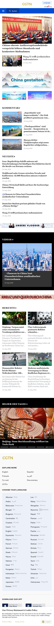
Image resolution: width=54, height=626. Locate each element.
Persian (36, 518)
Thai (34, 565)
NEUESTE (8, 156)
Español (30, 472)
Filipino (11, 539)
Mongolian (38, 505)
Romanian (38, 535)
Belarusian (14, 505)
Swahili (37, 556)
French (11, 543)
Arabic (11, 501)
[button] (14, 268)
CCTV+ (5, 484)
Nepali (35, 514)
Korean (11, 586)
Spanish (37, 552)
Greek (12, 552)
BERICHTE (8, 308)
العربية (29, 476)
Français (5, 476)
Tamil (35, 560)
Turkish (36, 569)
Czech (11, 526)
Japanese (12, 582)
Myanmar (39, 509)
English (5, 472)
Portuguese (39, 526)
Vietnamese (39, 582)
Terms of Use (19, 622)
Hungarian (13, 569)
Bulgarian (13, 514)
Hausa (11, 556)
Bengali (10, 509)
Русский (5, 480)
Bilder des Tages (14, 404)
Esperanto (13, 535)
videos (7, 239)
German (12, 548)
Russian (37, 539)
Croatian (12, 522)
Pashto (35, 531)
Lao (34, 497)
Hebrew (11, 560)
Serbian (37, 543)
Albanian (11, 497)
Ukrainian (38, 573)
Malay (38, 501)
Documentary (32, 480)
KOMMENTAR (10, 108)
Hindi (10, 565)
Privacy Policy (7, 622)
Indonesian (16, 573)
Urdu (34, 577)
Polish (35, 522)
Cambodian (12, 518)
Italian (11, 577)
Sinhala (36, 548)
